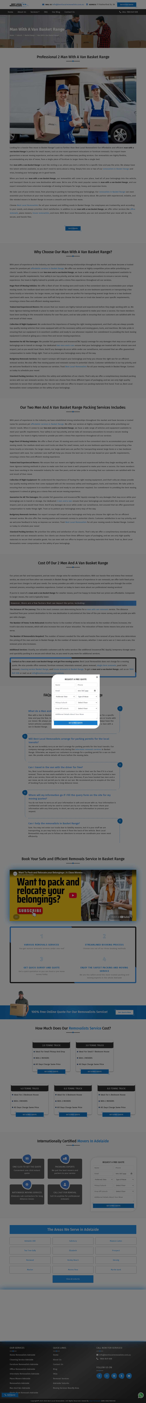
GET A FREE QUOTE (76, 723)
